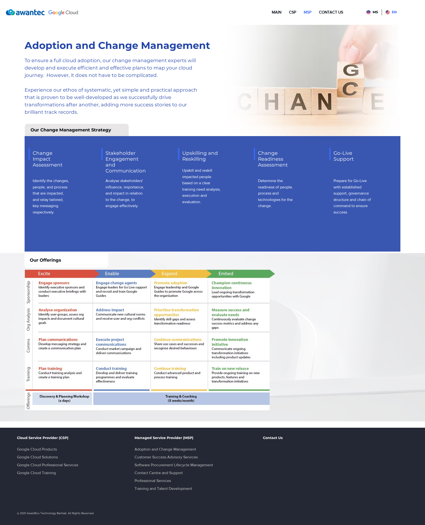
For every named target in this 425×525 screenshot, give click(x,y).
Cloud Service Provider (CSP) (42, 438)
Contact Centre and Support (159, 473)
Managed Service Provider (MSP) (164, 438)
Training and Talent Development (163, 488)
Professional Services (153, 481)
